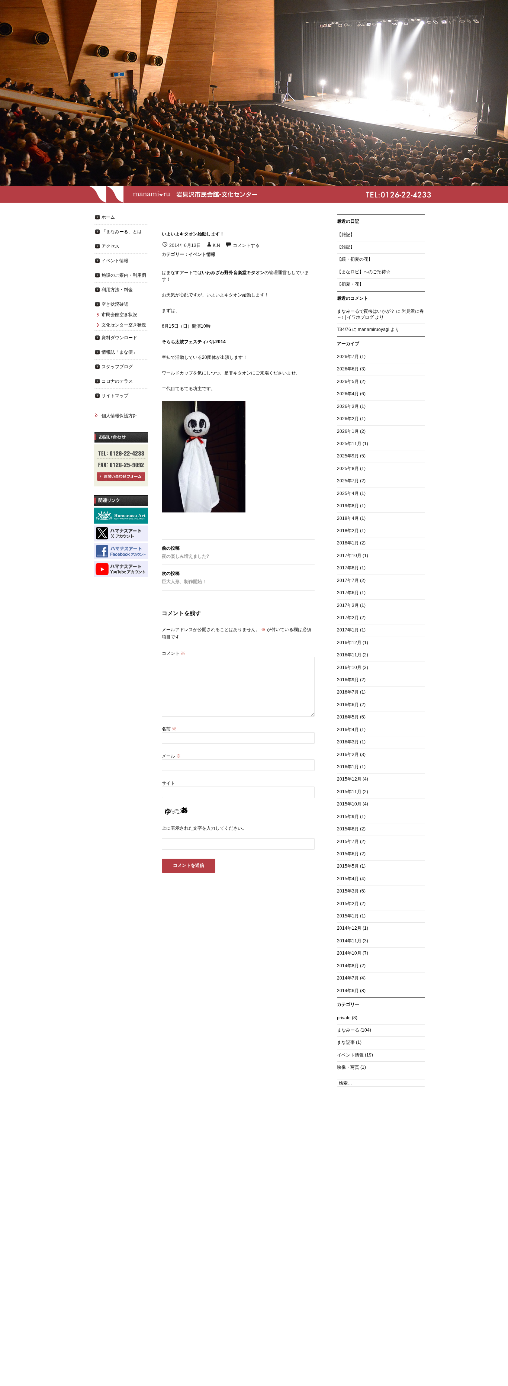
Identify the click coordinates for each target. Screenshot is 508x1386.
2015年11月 (349, 791)
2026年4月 (348, 393)
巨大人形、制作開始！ (184, 577)
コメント (173, 653)
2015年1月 (348, 916)
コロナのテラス (117, 381)
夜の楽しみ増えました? (185, 552)
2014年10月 (349, 953)
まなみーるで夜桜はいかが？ (366, 311)
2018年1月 (348, 543)
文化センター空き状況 (124, 325)
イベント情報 (202, 254)
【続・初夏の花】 (355, 259)
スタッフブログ (117, 366)
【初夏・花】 (350, 284)
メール (171, 756)
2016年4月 (348, 729)
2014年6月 (348, 990)
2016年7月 (348, 692)
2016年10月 (349, 667)
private (344, 1017)
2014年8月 (348, 965)
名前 (169, 728)
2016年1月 (348, 766)
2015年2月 (348, 903)
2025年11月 (349, 443)
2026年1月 (348, 431)
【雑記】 (346, 234)
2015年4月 (348, 878)
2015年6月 (348, 853)
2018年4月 (348, 518)
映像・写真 (348, 1067)
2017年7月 (348, 580)
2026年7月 (348, 356)
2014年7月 (348, 978)
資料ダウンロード (119, 337)
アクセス (110, 246)
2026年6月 (348, 369)
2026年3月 (348, 406)
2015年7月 (348, 841)
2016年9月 (348, 679)
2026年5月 (348, 381)
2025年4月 (348, 493)
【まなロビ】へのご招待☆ (363, 271)
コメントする (246, 245)
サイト (168, 783)
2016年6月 (348, 704)
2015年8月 (348, 829)
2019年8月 (348, 505)
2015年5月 (348, 866)
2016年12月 (349, 642)
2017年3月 (348, 605)
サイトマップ (115, 395)
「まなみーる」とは (122, 231)
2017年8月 (348, 567)
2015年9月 (348, 816)
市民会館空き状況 (119, 314)
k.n (216, 245)
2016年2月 (348, 754)
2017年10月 (349, 555)
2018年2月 (348, 530)
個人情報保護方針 (119, 415)
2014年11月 (349, 940)
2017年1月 (348, 630)
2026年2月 (348, 418)
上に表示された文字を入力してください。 (204, 828)
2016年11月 (349, 654)
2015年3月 (348, 891)
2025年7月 (348, 480)
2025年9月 (348, 456)
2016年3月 (348, 742)
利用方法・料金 (117, 289)
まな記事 (346, 1042)
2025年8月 (348, 468)
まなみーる (348, 1030)
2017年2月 (348, 617)
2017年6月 (348, 592)
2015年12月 (349, 779)
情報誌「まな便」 (119, 352)
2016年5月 (348, 717)
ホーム (108, 217)
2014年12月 (349, 928)
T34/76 (344, 329)
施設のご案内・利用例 (124, 275)
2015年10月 (349, 804)
